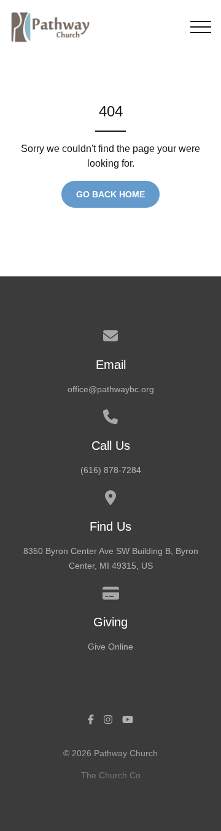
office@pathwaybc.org (111, 389)
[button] (200, 27)
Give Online (110, 646)
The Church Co (111, 775)
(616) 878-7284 (110, 470)
